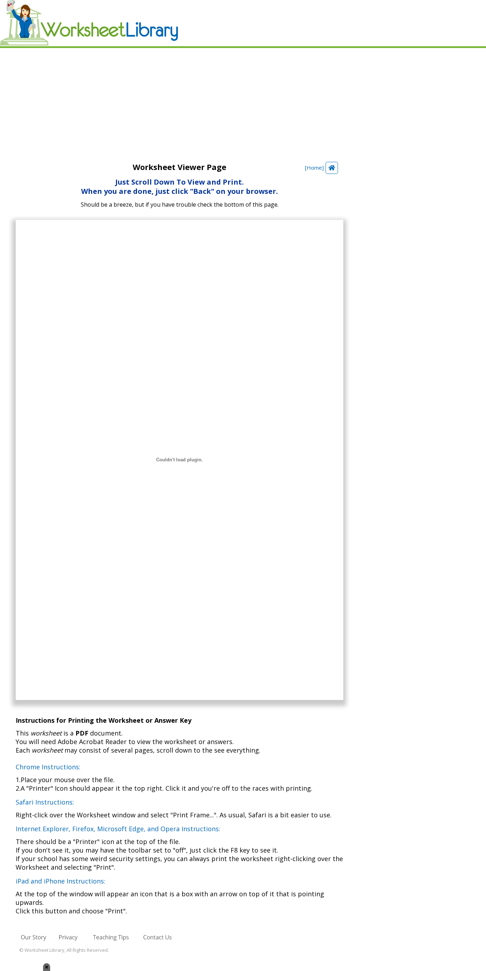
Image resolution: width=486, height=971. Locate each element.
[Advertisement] (243, 101)
